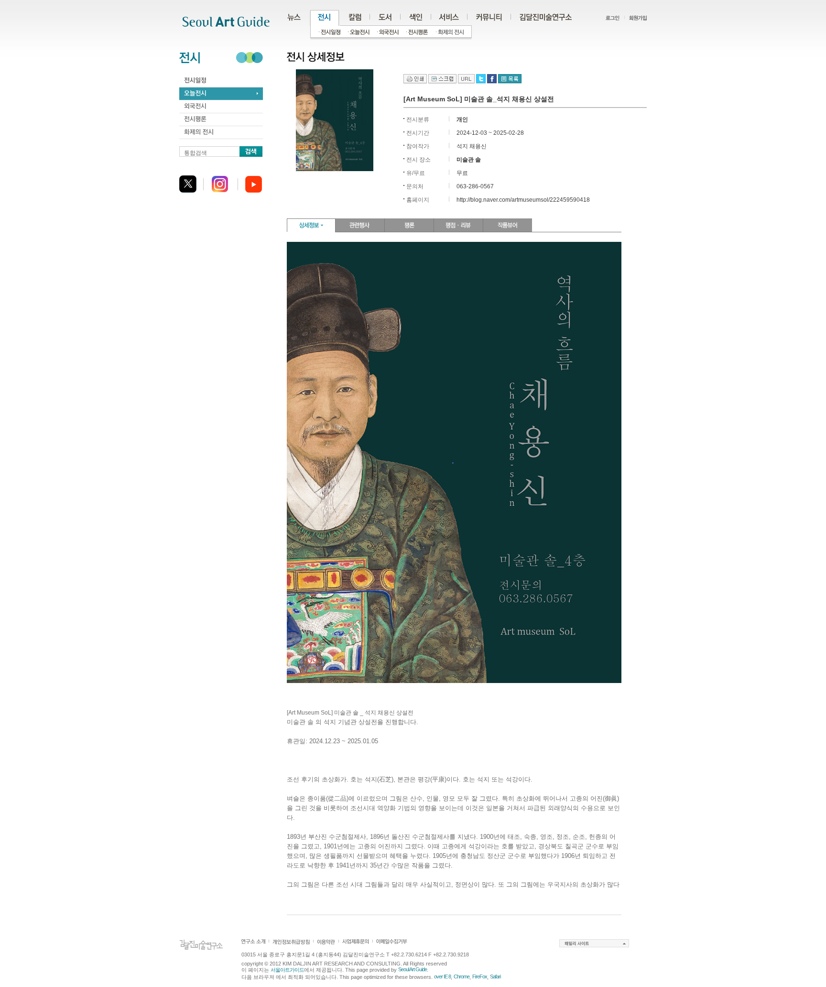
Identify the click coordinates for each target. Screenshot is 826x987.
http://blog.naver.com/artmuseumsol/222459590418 (523, 199)
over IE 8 (442, 976)
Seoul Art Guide (412, 969)
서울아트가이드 (287, 970)
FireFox (479, 976)
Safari (495, 976)
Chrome (461, 976)
